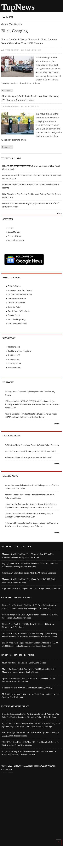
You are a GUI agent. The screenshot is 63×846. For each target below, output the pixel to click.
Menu (9, 16)
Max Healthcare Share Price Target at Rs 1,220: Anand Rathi (30, 451)
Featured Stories (15, 236)
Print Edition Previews (17, 323)
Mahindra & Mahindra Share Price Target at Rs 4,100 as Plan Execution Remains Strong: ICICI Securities (28, 556)
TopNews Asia (14, 346)
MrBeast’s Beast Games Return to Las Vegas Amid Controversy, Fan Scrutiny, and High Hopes (30, 695)
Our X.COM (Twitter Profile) (20, 294)
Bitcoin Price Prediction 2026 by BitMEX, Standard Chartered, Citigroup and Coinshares (28, 625)
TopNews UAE (14, 355)
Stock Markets (14, 232)
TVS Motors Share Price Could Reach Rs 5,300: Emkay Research (32, 445)
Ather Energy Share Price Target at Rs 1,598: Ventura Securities (29, 573)
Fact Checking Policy (16, 319)
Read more (8, 91)
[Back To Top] (59, 842)
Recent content (14, 367)
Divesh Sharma (11, 50)
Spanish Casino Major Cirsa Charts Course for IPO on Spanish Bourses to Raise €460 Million (28, 680)
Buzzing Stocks (14, 363)
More (59, 213)
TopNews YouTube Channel (20, 290)
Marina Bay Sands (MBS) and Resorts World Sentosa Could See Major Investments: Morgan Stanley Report (29, 670)
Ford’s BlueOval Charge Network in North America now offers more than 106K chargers (29, 41)
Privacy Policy (14, 315)
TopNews (18, 7)
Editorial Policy (14, 307)
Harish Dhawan (11, 106)
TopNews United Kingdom (19, 351)
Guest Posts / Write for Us (19, 311)
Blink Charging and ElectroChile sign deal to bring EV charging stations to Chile (29, 97)
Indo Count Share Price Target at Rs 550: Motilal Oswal (28, 457)
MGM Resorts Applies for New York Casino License (24, 663)
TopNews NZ (13, 359)
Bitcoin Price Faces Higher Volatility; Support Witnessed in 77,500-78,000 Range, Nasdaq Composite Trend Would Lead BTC (30, 644)
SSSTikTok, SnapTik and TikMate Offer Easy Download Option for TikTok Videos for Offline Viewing (31, 743)
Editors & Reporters (16, 302)
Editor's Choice (14, 286)
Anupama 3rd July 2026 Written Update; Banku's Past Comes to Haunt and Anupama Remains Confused (29, 753)
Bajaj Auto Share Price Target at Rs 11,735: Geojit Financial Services (31, 588)
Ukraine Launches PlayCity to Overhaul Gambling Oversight (27, 688)
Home (4, 24)
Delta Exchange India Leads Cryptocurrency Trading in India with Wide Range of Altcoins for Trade (30, 616)
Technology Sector (16, 240)
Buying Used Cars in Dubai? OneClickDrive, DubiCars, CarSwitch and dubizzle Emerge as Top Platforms (30, 565)
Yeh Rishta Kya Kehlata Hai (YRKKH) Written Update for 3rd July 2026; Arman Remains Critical (30, 734)
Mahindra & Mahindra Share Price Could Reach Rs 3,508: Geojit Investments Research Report (29, 580)
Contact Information (17, 298)
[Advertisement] (31, 807)
